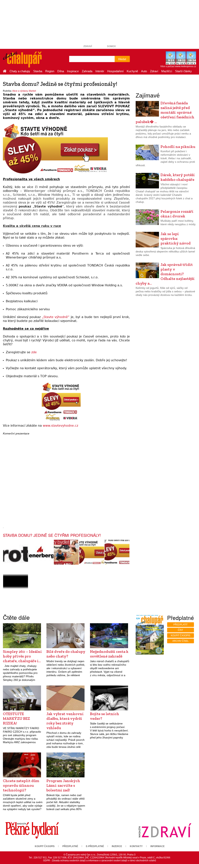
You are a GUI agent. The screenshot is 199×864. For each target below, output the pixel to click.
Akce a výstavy (20, 91)
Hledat (122, 59)
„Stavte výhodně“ (56, 317)
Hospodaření (115, 71)
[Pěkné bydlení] (32, 830)
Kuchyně (132, 71)
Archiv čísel (180, 641)
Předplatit (180, 624)
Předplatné (70, 846)
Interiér (99, 71)
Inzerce (117, 846)
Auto (144, 71)
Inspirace (73, 71)
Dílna (60, 71)
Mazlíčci (166, 71)
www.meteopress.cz (185, 66)
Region (49, 71)
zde (34, 352)
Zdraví (87, 46)
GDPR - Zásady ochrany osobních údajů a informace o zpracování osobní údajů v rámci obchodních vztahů (99, 860)
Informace (157, 846)
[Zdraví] (165, 830)
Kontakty (136, 846)
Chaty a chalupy (20, 71)
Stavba (37, 71)
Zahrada (87, 71)
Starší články (183, 71)
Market (32, 91)
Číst (180, 630)
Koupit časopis (180, 635)
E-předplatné (95, 846)
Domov (111, 46)
